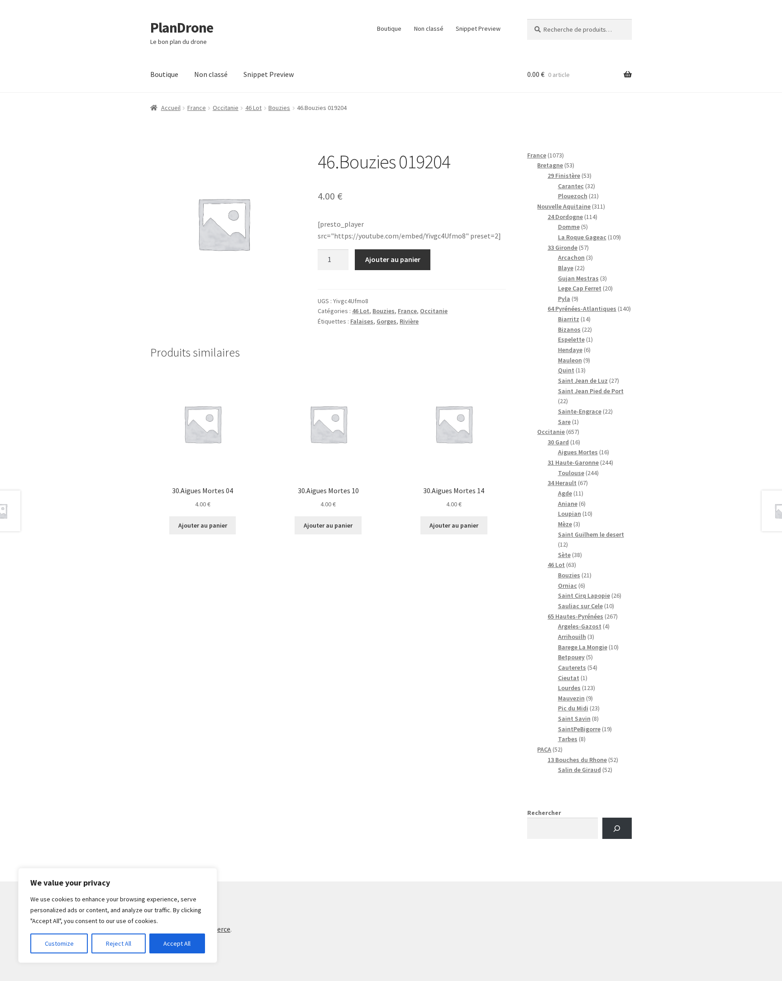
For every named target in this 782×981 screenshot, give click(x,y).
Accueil (171, 108)
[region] (117, 915)
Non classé (428, 28)
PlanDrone (181, 28)
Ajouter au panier (392, 259)
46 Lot (253, 108)
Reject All (118, 943)
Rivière (409, 321)
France (196, 108)
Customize (59, 943)
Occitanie (225, 108)
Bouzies (279, 108)
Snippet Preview (478, 28)
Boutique (389, 28)
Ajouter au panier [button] (202, 525)
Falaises (361, 321)
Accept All (177, 943)
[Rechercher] (617, 828)
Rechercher (544, 813)
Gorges (386, 321)
